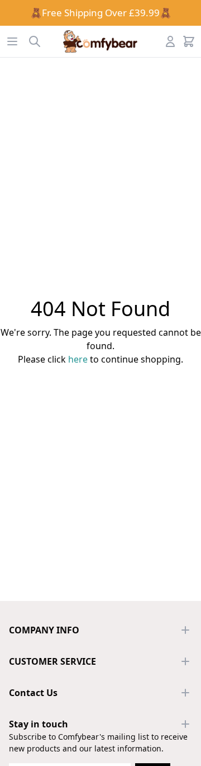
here (78, 359)
